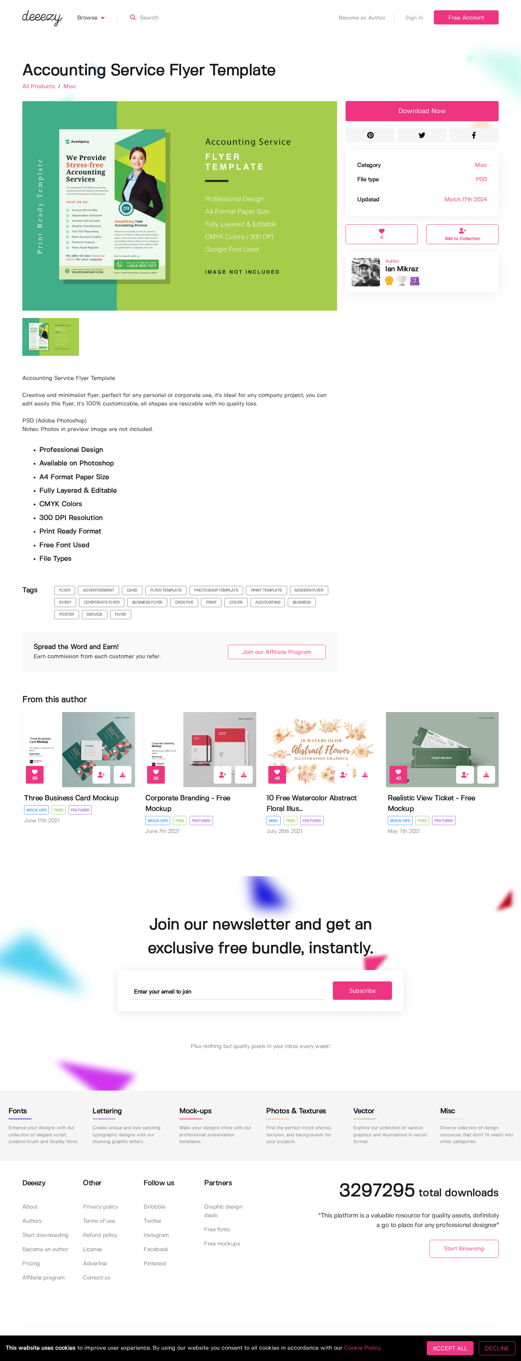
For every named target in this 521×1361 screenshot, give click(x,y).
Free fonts (217, 1229)
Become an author (45, 1249)
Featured (80, 810)
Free (58, 810)
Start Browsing (464, 1248)
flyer (65, 590)
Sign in (414, 18)
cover (236, 602)
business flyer (147, 602)
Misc (69, 86)
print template (266, 590)
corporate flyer (102, 602)
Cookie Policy (362, 1348)
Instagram (156, 1235)
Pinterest (155, 1263)
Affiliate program (43, 1278)
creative (184, 602)
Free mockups (222, 1244)
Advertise (95, 1263)
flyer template (166, 590)
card (132, 590)
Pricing (31, 1263)
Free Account (466, 18)
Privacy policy (100, 1207)
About (30, 1207)
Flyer (120, 614)
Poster (66, 614)
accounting (267, 602)
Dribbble (154, 1207)
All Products (39, 86)
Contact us (96, 1278)
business (302, 602)
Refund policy (100, 1235)
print (211, 602)
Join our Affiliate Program (276, 652)
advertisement (98, 590)
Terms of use (99, 1221)
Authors (32, 1221)
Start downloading (45, 1235)
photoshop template (216, 590)
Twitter (153, 1221)
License (92, 1249)
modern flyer (309, 590)
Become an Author (362, 18)
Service (94, 614)
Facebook (156, 1249)
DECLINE (497, 1348)
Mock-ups (36, 810)
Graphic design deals (223, 1211)
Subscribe (362, 990)
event (65, 602)
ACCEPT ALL (450, 1348)
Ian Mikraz (401, 269)
